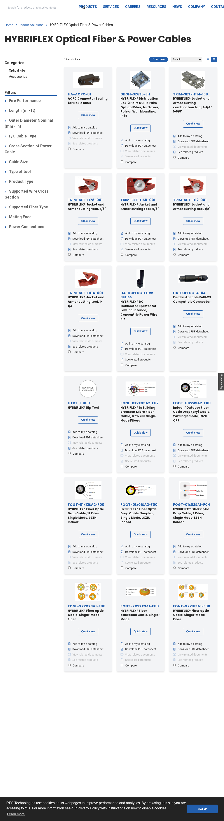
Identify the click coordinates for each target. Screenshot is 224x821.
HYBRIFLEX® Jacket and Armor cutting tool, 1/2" (191, 204)
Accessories (18, 77)
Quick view (88, 115)
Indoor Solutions (32, 25)
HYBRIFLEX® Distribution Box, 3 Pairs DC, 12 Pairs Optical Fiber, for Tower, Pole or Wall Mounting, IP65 (140, 105)
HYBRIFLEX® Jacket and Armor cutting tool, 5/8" (140, 204)
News (177, 7)
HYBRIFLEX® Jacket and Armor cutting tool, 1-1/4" (86, 299)
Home (9, 25)
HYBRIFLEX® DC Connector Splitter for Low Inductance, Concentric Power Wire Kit (139, 306)
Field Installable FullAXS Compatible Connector (192, 297)
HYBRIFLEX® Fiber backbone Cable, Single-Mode (140, 612)
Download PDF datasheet (87, 132)
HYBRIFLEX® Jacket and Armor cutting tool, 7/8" (87, 204)
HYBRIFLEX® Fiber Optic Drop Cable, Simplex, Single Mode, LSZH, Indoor (139, 513)
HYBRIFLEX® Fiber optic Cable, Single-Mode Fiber (86, 612)
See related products (85, 143)
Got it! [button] (202, 809)
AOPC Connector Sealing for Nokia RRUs (88, 98)
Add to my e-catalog (84, 127)
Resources (156, 7)
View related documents (87, 138)
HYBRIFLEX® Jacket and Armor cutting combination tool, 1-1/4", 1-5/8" (193, 103)
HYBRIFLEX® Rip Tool (83, 405)
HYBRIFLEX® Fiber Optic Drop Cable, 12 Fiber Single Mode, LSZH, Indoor (86, 513)
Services (111, 7)
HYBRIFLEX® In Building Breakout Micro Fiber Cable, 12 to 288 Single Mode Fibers (139, 412)
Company (196, 7)
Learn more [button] (16, 814)
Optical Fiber (18, 70)
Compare (158, 59)
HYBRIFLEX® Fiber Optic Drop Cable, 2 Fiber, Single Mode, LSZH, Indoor (191, 513)
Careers (132, 7)
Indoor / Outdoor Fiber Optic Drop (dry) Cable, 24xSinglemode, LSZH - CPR (192, 412)
